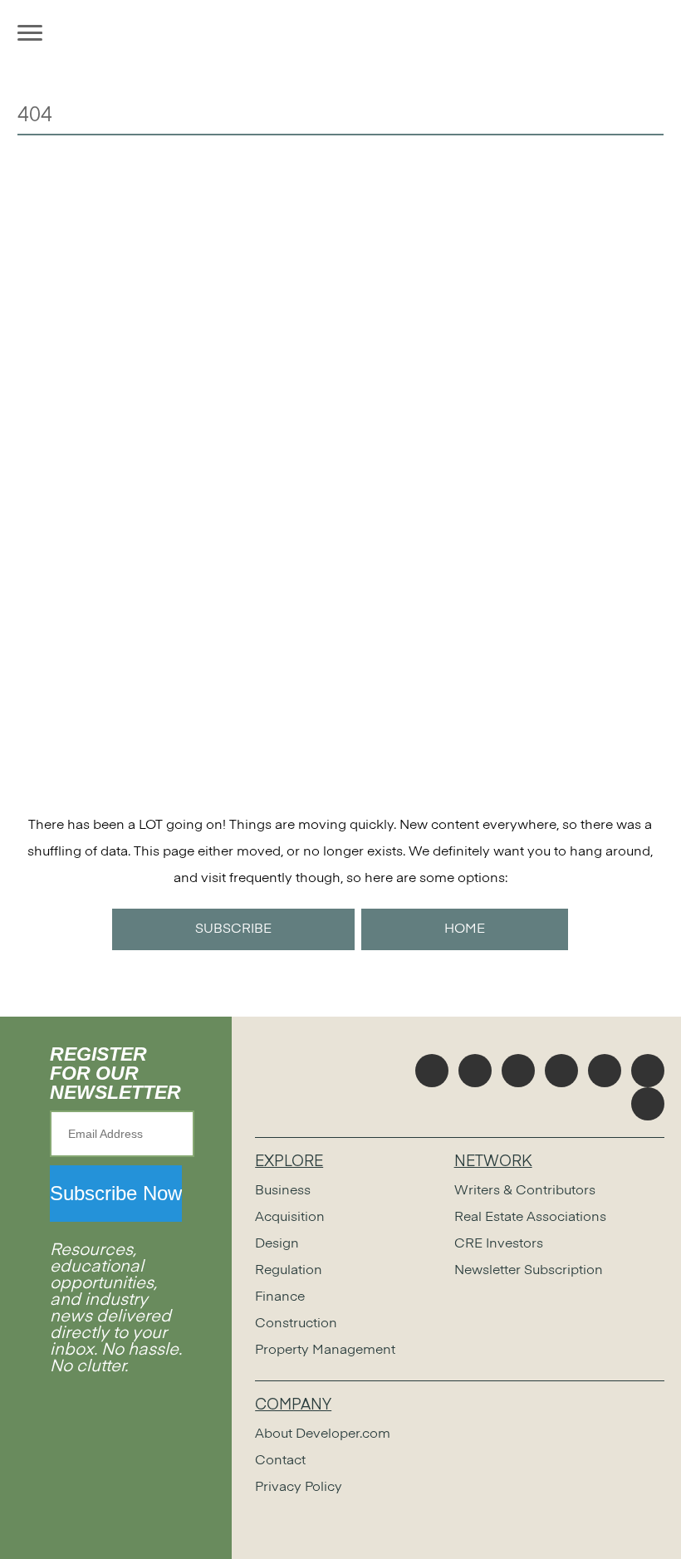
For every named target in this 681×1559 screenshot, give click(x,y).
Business (283, 1191)
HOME (464, 929)
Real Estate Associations (530, 1217)
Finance (280, 1297)
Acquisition (290, 1217)
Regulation (288, 1270)
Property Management (325, 1350)
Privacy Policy (298, 1487)
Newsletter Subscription (528, 1270)
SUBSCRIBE (233, 929)
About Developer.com (322, 1434)
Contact (280, 1461)
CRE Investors (498, 1244)
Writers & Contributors (524, 1191)
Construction (296, 1324)
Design (277, 1244)
